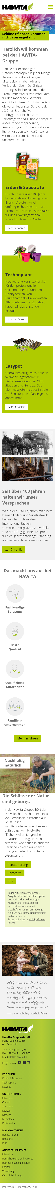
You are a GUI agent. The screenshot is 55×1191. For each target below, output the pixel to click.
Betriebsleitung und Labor (16, 1162)
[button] (4, 29)
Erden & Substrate (12, 1078)
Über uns (7, 1098)
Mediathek (8, 1119)
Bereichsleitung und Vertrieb (17, 1158)
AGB (34, 1187)
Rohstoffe (14, 873)
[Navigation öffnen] (50, 7)
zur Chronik (13, 549)
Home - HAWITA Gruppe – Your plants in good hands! (17, 7)
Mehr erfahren (16, 228)
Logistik (6, 1110)
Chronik (6, 1102)
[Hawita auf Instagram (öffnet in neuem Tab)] (19, 1063)
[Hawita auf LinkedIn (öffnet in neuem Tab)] (28, 1063)
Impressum (8, 1187)
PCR (10, 881)
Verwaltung (8, 1171)
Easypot (6, 1086)
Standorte (7, 1106)
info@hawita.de (18, 1056)
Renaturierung (18, 865)
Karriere (6, 1115)
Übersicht (7, 1154)
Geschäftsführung (11, 1175)
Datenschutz (23, 1187)
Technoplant (9, 1082)
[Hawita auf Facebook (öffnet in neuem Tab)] (24, 1063)
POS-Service (9, 1123)
